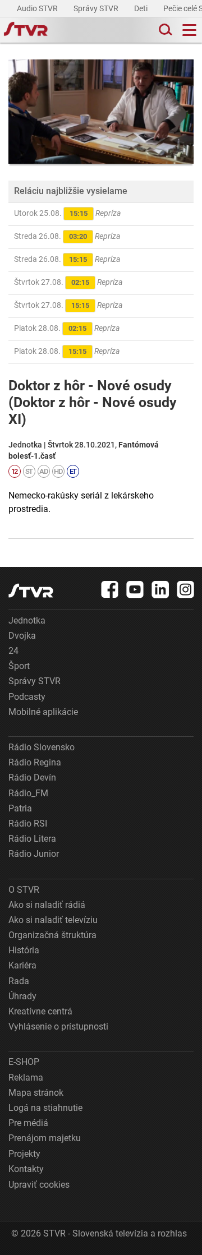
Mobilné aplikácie (43, 712)
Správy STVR (97, 8)
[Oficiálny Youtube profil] (135, 589)
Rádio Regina (34, 762)
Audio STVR (38, 8)
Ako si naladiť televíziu (53, 920)
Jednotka (26, 620)
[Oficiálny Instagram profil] (186, 589)
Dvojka (22, 635)
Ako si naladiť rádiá (46, 904)
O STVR (23, 889)
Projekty (24, 1153)
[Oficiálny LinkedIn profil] (160, 589)
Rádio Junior (33, 853)
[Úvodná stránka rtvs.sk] (26, 30)
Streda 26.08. (67, 236)
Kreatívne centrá (40, 1011)
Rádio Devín (32, 777)
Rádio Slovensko (41, 747)
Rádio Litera (32, 838)
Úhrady (22, 996)
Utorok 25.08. (67, 213)
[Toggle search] (164, 30)
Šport (19, 666)
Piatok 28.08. (67, 328)
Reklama (25, 1077)
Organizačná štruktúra (52, 935)
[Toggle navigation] (189, 30)
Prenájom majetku (44, 1138)
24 (13, 650)
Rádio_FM (28, 793)
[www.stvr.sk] (30, 590)
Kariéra (22, 965)
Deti (141, 8)
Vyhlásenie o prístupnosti (58, 1026)
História (23, 950)
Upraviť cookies (39, 1184)
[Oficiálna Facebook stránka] (110, 589)
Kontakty (26, 1169)
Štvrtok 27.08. (68, 282)
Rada (18, 981)
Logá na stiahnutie (45, 1107)
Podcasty (26, 696)
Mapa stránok (35, 1092)
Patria (20, 808)
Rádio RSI (27, 823)
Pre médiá (28, 1123)
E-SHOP (23, 1061)
